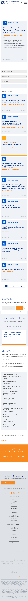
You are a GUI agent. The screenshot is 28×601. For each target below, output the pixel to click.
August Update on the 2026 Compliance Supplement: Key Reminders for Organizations (14, 124)
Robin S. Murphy (7, 216)
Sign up (19, 308)
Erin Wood (6, 174)
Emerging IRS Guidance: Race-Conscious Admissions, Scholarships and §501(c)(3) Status (14, 167)
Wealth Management (18, 147)
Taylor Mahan (7, 59)
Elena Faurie (6, 195)
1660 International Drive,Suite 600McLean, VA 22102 (14, 527)
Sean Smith (6, 360)
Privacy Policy (14, 537)
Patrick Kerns (7, 131)
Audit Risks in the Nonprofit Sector (14, 272)
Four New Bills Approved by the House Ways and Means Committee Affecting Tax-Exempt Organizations (14, 188)
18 (21, 286)
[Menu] (25, 3)
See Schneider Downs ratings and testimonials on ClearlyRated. (14, 576)
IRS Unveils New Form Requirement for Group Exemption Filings (14, 209)
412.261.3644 (14, 506)
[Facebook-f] (11, 493)
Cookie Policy (14, 539)
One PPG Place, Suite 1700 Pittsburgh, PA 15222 (14, 503)
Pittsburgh (14, 499)
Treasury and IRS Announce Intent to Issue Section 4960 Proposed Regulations (14, 251)
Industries (13, 437)
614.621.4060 (14, 518)
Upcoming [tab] (8, 326)
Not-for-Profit (19, 35)
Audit (3, 127)
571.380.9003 (14, 530)
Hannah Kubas (7, 279)
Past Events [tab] (19, 326)
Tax (4, 37)
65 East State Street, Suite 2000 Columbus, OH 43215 (14, 515)
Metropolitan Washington (14, 524)
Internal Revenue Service (9, 35)
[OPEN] (21, 2)
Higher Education (10, 127)
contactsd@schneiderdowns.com (16, 488)
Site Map (14, 543)
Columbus (14, 512)
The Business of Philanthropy (14, 146)
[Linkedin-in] (16, 493)
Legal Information (14, 541)
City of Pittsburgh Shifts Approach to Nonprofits (14, 230)
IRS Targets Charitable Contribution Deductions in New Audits (14, 41)
